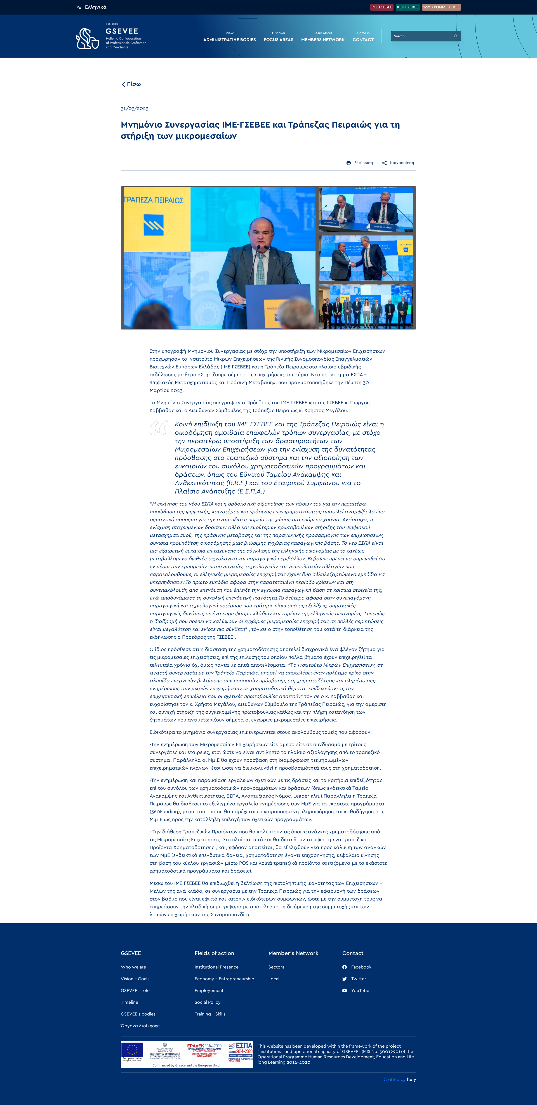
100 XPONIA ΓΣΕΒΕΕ (441, 7)
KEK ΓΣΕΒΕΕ (408, 7)
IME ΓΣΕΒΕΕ (381, 7)
